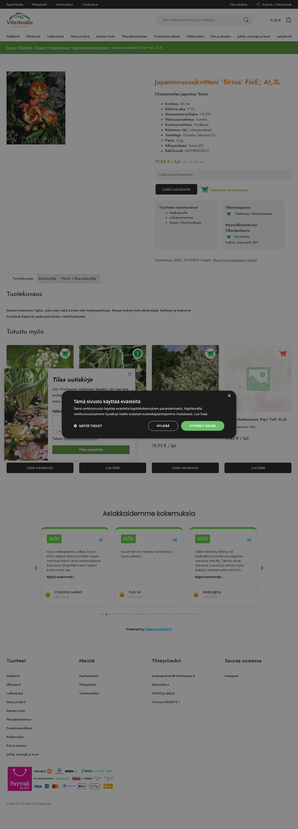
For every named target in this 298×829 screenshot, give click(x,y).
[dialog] (149, 414)
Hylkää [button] (163, 426)
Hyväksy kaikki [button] (202, 426)
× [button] (229, 396)
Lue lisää (200, 414)
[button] (88, 426)
